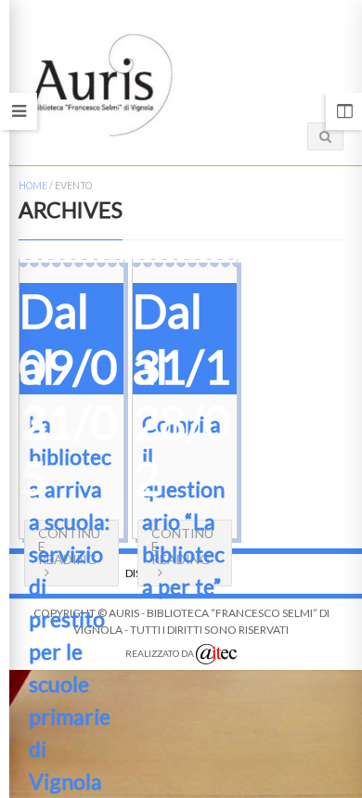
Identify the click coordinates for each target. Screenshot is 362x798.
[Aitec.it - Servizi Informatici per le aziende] (216, 654)
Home (33, 185)
